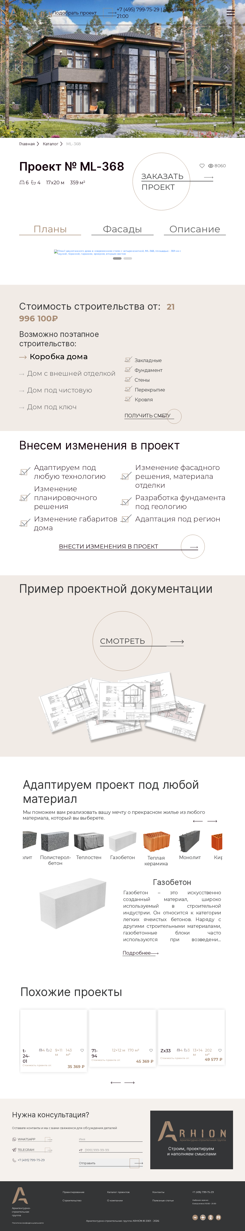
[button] (22, 1085)
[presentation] (198, 821)
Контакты (158, 1192)
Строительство (72, 1200)
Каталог (50, 144)
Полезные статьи (163, 1200)
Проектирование (73, 1192)
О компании (115, 1200)
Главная (27, 144)
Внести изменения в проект (108, 546)
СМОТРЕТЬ (122, 641)
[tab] (70, 356)
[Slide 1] (122, 132)
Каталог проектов (118, 1192)
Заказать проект (162, 182)
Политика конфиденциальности (28, 1223)
